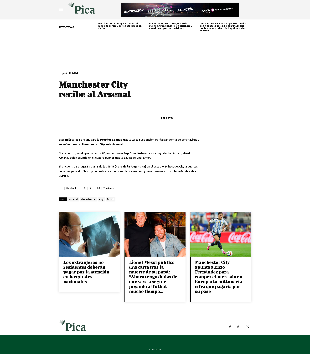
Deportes (167, 118)
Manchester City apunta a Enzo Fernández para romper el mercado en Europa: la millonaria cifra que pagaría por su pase (218, 277)
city (101, 199)
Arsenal (73, 199)
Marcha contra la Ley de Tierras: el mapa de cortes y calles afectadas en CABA (120, 25)
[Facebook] (229, 327)
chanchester (88, 199)
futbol (110, 199)
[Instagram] (238, 327)
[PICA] (81, 9)
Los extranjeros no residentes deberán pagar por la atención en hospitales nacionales (86, 272)
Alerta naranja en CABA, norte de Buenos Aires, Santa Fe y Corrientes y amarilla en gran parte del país (170, 25)
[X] (247, 327)
